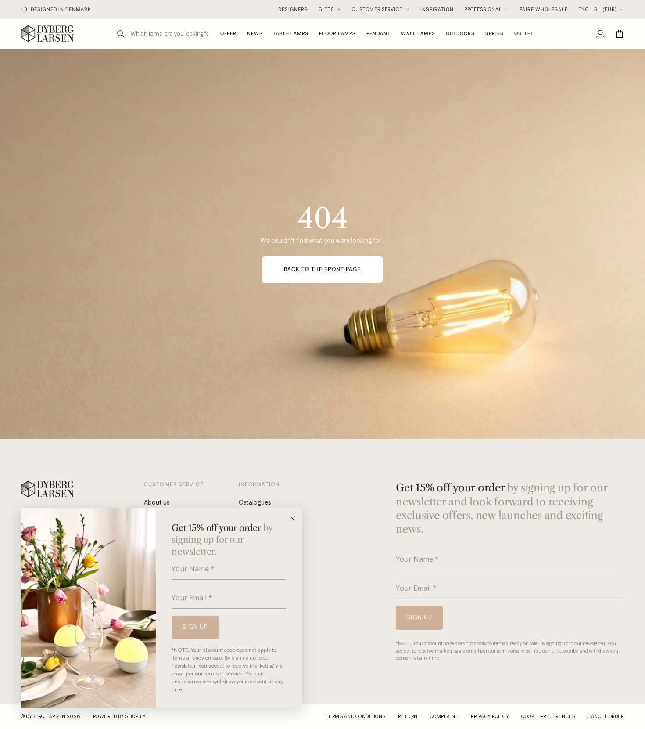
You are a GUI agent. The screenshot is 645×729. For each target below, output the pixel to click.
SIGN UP (195, 627)
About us (156, 502)
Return (408, 716)
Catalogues (255, 502)
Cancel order (606, 716)
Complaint (444, 716)
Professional (483, 9)
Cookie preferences (548, 716)
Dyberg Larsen (45, 716)
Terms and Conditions (356, 716)
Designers (293, 9)
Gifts (326, 9)
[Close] (295, 518)
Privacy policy (490, 716)
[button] (291, 33)
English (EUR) (597, 9)
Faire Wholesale (544, 9)
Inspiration (437, 9)
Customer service (377, 9)
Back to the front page (322, 269)
